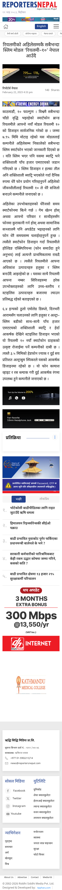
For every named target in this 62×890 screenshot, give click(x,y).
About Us (8, 877)
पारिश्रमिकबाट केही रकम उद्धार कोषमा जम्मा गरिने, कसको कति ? (33, 559)
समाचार (9, 847)
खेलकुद (8, 858)
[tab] (18, 499)
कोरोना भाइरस (31, 33)
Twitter (17, 798)
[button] (56, 27)
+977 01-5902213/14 (22, 758)
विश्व (7, 864)
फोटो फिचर (39, 855)
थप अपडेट (31, 590)
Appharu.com (44, 887)
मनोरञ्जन (38, 832)
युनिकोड (37, 790)
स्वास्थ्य (37, 838)
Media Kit (47, 877)
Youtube (16, 814)
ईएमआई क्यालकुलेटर (44, 801)
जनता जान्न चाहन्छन (43, 843)
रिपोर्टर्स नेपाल (10, 88)
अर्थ (7, 853)
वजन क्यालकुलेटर (42, 812)
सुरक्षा (36, 849)
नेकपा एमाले (48, 33)
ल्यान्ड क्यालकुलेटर (43, 807)
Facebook (19, 791)
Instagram (19, 806)
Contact (35, 877)
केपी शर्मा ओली (12, 33)
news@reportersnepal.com (26, 763)
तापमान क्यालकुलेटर (43, 818)
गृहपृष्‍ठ (8, 841)
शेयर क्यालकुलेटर (42, 795)
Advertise (22, 877)
